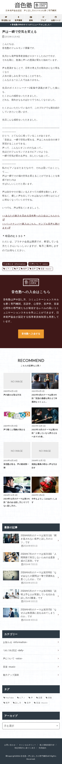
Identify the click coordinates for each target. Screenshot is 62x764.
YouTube (10, 697)
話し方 (18, 703)
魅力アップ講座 (11, 674)
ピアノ (8, 268)
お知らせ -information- (16, 264)
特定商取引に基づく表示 (25, 748)
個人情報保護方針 (47, 745)
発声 (25, 268)
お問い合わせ (10, 745)
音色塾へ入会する (31, 333)
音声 (34, 268)
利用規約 (42, 748)
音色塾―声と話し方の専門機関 (34, 756)
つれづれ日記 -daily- (13, 650)
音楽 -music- (46, 268)
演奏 (50, 697)
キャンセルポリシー (27, 745)
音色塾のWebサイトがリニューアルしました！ (32, 24)
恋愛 (40, 697)
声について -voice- (40, 264)
